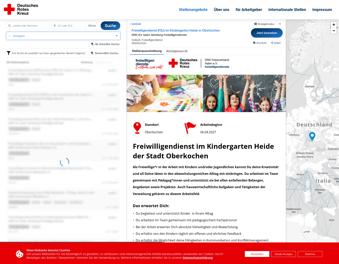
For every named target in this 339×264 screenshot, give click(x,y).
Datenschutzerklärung (198, 257)
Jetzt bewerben (266, 32)
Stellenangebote (193, 9)
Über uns (221, 9)
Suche (110, 25)
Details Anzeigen (284, 254)
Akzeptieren (257, 254)
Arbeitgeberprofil (177, 51)
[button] (312, 137)
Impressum (322, 9)
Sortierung (86, 62)
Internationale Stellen (287, 9)
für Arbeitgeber (249, 9)
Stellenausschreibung (147, 51)
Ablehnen (310, 254)
